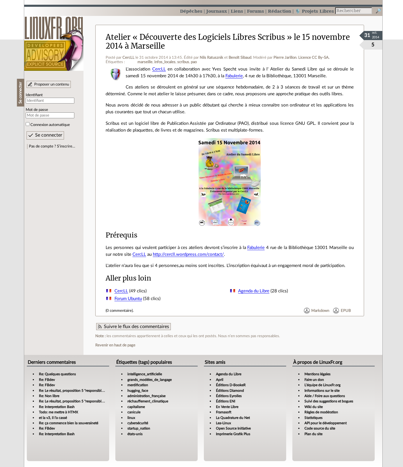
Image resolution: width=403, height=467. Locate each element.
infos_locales (165, 62)
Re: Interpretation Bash (57, 407)
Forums (255, 11)
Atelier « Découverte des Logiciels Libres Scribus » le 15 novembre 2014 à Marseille (228, 41)
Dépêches (191, 11)
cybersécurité (137, 423)
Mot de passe (37, 110)
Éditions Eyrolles (229, 396)
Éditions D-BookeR (231, 385)
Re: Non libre (49, 396)
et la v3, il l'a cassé (53, 418)
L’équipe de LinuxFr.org (322, 385)
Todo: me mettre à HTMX (58, 412)
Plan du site (313, 434)
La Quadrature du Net (233, 418)
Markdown (320, 310)
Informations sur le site (322, 390)
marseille (145, 62)
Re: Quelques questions (57, 374)
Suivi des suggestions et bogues (328, 401)
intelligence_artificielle (144, 374)
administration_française (146, 396)
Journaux (216, 11)
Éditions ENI (225, 401)
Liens (237, 11)
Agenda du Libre (253, 291)
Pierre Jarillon (284, 57)
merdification (137, 385)
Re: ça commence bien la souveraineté (68, 423)
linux (131, 418)
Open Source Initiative (233, 428)
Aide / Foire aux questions (324, 396)
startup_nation (138, 428)
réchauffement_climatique (147, 401)
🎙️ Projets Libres (314, 11)
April (219, 379)
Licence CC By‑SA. (314, 57)
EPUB (346, 310)
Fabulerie (234, 76)
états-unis (134, 434)
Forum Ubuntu (128, 298)
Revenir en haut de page (115, 345)
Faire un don (314, 379)
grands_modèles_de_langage (149, 379)
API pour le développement (325, 423)
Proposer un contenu (51, 84)
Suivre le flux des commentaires (136, 326)
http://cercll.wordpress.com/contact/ (188, 254)
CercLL (128, 57)
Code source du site (319, 428)
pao (194, 62)
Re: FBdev (47, 379)
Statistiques (313, 418)
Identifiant (34, 95)
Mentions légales (317, 374)
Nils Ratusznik (211, 57)
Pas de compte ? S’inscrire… (52, 146)
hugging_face (137, 390)
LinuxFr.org (53, 40)
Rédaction (279, 11)
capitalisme (136, 407)
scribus (183, 62)
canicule (133, 412)
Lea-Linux (223, 423)
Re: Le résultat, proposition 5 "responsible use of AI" (79, 390)
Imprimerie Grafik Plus (233, 434)
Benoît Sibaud (240, 57)
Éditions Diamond (230, 390)
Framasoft (223, 412)
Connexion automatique (50, 125)
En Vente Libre (227, 407)
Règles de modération (321, 412)
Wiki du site (313, 407)
